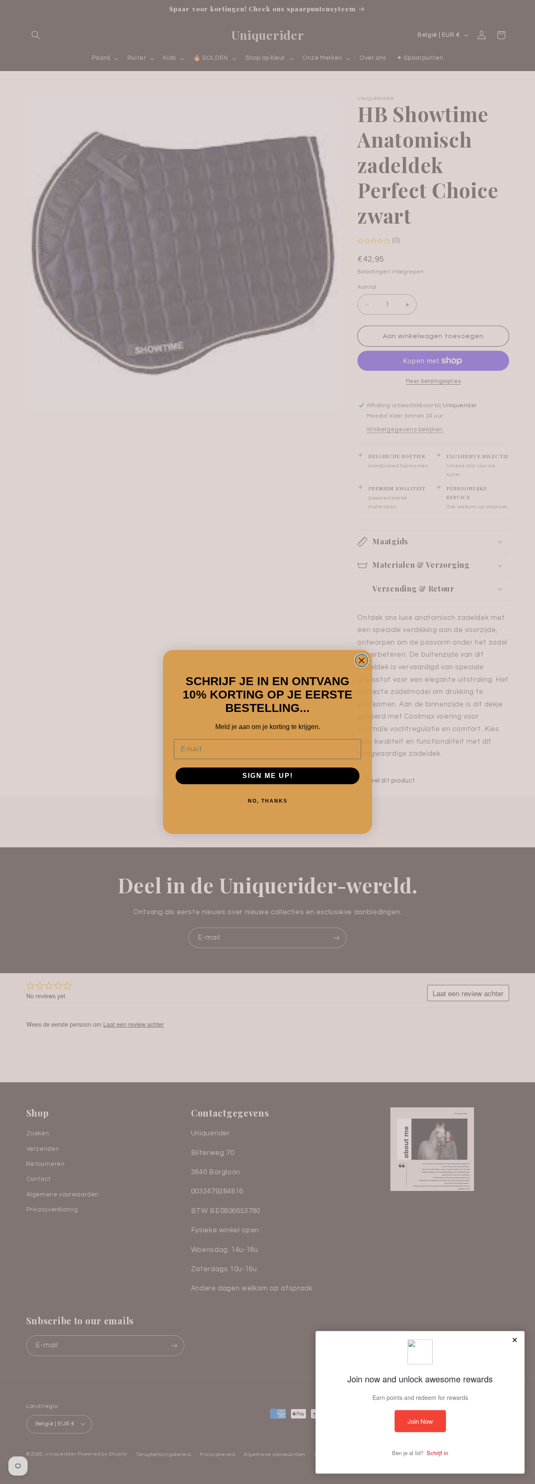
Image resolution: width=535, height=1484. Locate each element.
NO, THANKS (268, 801)
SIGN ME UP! (267, 775)
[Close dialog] (361, 660)
